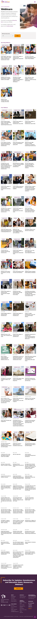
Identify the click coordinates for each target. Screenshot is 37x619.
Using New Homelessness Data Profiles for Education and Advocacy (30, 379)
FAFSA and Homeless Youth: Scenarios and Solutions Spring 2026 (18, 143)
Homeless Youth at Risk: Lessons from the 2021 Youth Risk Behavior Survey (18, 532)
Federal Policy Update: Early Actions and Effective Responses (18, 379)
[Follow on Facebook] (1, 605)
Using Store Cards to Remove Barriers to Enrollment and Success (17, 444)
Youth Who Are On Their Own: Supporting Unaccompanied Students (30, 251)
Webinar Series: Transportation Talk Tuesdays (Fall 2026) (5, 100)
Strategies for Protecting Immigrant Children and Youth (6, 379)
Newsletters (22, 608)
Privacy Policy (16, 616)
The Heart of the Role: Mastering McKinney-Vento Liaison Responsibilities (30, 57)
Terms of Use (21, 616)
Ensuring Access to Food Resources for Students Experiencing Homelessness (30, 532)
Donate (30, 608)
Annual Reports (14, 601)
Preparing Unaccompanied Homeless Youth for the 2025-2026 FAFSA (30, 421)
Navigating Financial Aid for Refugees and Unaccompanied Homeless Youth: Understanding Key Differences (30, 336)
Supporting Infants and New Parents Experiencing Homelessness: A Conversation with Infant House (30, 358)
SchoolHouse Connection (13, 597)
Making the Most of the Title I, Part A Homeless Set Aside (6, 335)
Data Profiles (22, 604)
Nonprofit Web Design (27, 616)
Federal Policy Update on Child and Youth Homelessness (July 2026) (18, 122)
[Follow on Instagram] (3, 605)
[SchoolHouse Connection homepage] (5, 2)
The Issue (13, 598)
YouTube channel (10, 26)
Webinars (21, 612)
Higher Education (14, 609)
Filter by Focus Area (6, 33)
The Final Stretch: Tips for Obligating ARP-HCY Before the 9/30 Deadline (30, 444)
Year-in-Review (13, 599)
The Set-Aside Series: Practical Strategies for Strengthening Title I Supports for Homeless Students (29, 165)
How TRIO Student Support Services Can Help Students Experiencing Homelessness (18, 543)
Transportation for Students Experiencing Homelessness (5, 251)
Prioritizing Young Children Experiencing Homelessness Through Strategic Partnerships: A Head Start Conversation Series (30, 293)
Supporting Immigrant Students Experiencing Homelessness (5, 553)
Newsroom (30, 601)
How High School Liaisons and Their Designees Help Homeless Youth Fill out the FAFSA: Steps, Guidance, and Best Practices (30, 466)
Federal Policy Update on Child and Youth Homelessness (18, 314)
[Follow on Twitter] (4, 605)
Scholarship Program (32, 597)
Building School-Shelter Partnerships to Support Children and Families (5, 78)
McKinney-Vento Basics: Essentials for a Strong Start (5, 272)
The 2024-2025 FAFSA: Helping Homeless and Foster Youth (29, 498)
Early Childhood (14, 606)
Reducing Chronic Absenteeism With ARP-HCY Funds (18, 465)
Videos (21, 611)
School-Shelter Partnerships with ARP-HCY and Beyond (30, 455)
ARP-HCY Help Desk (16, 454)
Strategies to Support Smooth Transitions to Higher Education (5, 521)
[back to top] (35, 617)
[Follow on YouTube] (8, 605)
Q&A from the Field (23, 609)
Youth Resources (31, 598)
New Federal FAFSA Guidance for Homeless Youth (5, 543)
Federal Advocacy (23, 596)
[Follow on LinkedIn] (6, 605)
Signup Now (18, 588)
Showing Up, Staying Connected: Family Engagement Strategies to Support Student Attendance (18, 79)
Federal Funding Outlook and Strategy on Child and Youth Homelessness (30, 553)
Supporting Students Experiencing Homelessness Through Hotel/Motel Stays (18, 477)
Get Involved (31, 603)
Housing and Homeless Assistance (15, 611)
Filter (17, 35)
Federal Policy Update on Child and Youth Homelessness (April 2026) (30, 122)
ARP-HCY (12, 605)
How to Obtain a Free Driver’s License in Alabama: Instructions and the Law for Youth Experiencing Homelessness (6, 400)
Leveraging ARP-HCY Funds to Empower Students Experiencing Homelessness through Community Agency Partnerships (30, 488)
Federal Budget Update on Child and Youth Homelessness (6, 314)
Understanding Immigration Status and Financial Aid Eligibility (18, 187)
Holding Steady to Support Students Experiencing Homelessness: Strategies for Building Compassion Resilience (30, 188)
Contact (30, 606)
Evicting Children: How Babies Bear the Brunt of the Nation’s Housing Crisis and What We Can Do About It (6, 499)
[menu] (35, 2)
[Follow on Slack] (9, 605)
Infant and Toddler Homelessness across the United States (30, 477)
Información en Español (22, 607)
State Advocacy (22, 597)
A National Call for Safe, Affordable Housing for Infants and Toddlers (5, 455)
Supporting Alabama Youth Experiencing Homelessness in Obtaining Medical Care (6, 230)
